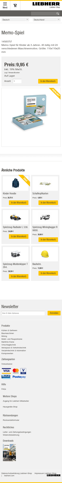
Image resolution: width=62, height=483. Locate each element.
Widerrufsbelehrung (11, 435)
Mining (4, 336)
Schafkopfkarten (40, 193)
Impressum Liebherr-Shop (45, 473)
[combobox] (45, 13)
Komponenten (7, 353)
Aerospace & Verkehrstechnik (13, 347)
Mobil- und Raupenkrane (11, 339)
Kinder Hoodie (9, 193)
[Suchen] (57, 13)
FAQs (3, 389)
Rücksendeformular (11, 420)
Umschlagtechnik (8, 345)
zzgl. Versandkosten (12, 72)
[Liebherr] (47, 3)
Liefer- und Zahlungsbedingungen (17, 432)
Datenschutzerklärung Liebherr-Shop (16, 473)
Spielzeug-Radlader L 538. (15, 227)
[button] (15, 19)
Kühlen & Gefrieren (9, 330)
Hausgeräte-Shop (10, 407)
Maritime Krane (7, 342)
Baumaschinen (7, 333)
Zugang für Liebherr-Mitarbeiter (16, 401)
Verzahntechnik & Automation (13, 350)
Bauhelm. (36, 264)
